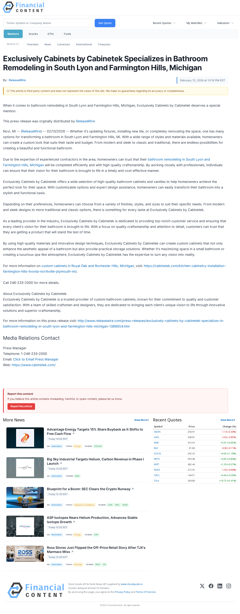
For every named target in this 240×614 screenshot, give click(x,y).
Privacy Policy (122, 592)
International (84, 44)
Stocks (33, 34)
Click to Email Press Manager (35, 359)
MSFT (156, 464)
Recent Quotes (162, 23)
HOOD (125, 505)
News (47, 44)
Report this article (21, 406)
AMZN (157, 431)
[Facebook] (211, 590)
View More (140, 420)
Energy (77, 446)
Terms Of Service (146, 592)
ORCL (157, 475)
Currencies (63, 44)
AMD (156, 442)
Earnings (78, 564)
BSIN (77, 476)
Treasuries (104, 44)
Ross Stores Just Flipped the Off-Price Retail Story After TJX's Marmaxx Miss (96, 550)
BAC (156, 448)
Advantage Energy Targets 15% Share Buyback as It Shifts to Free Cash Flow (95, 431)
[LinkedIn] (220, 590)
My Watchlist (194, 23)
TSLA (156, 480)
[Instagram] (228, 590)
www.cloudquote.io (132, 584)
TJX (104, 564)
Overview (32, 44)
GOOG (157, 453)
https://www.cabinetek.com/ (34, 365)
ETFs (51, 34)
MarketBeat (57, 446)
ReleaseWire (85, 121)
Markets (13, 34)
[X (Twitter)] (202, 590)
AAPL (156, 437)
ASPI (96, 535)
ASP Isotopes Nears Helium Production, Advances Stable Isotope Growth (92, 520)
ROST (97, 564)
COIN (110, 505)
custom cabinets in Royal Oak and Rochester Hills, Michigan (87, 266)
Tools (67, 34)
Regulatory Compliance (84, 505)
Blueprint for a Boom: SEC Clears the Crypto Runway (90, 489)
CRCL (117, 505)
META (157, 459)
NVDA (157, 469)
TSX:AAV (98, 446)
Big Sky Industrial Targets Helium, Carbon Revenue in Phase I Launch (95, 461)
